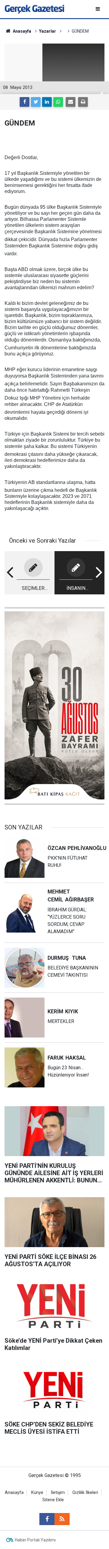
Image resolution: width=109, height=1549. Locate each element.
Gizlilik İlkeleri (85, 1492)
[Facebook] (24, 102)
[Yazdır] (83, 102)
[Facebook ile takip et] (46, 1519)
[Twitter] (36, 102)
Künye (37, 1492)
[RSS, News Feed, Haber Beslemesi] (62, 1519)
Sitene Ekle (53, 1499)
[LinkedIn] (47, 102)
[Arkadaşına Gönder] (70, 102)
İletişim (58, 1492)
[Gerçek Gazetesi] (34, 8)
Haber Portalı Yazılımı (35, 1540)
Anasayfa (14, 1492)
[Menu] (98, 9)
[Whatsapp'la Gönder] (58, 102)
